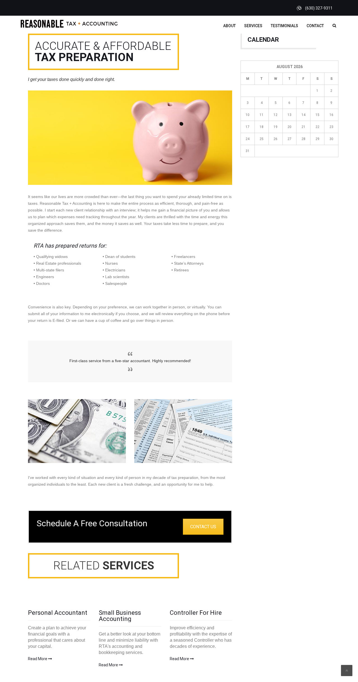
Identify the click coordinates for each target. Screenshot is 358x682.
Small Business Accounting (120, 616)
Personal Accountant (57, 613)
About (229, 26)
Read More (38, 659)
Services (253, 26)
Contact (315, 26)
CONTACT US (203, 526)
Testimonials (284, 26)
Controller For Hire (196, 613)
